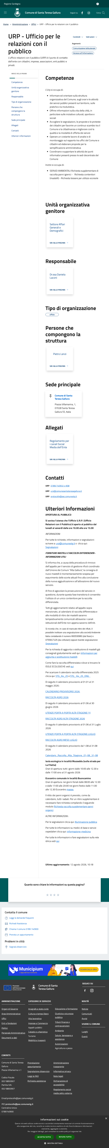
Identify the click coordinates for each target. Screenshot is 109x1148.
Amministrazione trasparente (61, 1064)
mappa (70, 789)
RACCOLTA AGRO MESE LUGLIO (61, 740)
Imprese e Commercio (38, 1023)
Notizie (85, 1008)
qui (72, 666)
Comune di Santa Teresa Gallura (63, 397)
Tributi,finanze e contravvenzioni (62, 1023)
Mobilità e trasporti (37, 1040)
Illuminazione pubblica (86, 822)
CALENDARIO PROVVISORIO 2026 (62, 691)
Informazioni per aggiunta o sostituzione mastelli (71, 655)
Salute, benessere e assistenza (64, 1037)
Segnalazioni (51, 547)
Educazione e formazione (66, 1008)
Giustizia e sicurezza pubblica (64, 1015)
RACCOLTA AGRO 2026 (56, 697)
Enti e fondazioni (9, 1023)
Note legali (58, 1076)
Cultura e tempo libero (38, 1013)
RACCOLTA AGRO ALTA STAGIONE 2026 (65, 718)
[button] (54, 1143)
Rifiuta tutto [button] (65, 1137)
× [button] (106, 1119)
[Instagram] (87, 13)
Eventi (85, 1036)
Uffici (33, 24)
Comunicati (87, 1013)
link (80, 1131)
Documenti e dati (9, 1037)
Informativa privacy (62, 1071)
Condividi (77, 36)
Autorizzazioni (61, 1044)
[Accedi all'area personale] (97, 4)
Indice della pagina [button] (19, 73)
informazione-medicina (79, 831)
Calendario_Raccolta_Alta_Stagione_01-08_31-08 (71, 755)
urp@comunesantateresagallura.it (66, 491)
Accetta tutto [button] (44, 1137)
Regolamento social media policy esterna (62, 1091)
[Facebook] (81, 13)
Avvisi (84, 1018)
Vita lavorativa (34, 1018)
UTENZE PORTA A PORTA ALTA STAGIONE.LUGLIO (70, 734)
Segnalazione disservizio (38, 1071)
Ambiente (59, 1030)
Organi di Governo (10, 1008)
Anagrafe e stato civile (38, 1008)
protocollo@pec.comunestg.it (64, 496)
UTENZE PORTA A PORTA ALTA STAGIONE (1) (68, 713)
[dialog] (54, 1132)
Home (6, 24)
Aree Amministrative (11, 1013)
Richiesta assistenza (37, 1081)
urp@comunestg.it (65, 543)
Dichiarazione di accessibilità (60, 1082)
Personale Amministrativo (13, 1032)
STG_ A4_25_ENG (80, 676)
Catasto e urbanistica (37, 1031)
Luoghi (85, 1031)
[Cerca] (103, 12)
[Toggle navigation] (5, 12)
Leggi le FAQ (33, 1076)
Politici (5, 1028)
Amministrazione (20, 24)
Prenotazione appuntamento (34, 1064)
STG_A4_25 (62, 676)
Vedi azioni (90, 36)
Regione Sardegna (12, 3)
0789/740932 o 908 (60, 485)
